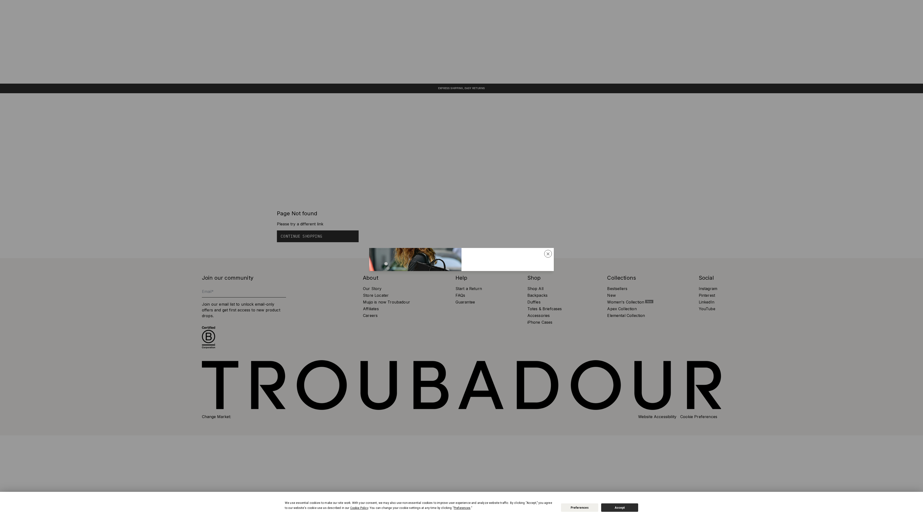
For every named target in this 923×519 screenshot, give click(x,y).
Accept (620, 507)
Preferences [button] (462, 508)
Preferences (580, 507)
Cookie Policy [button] (359, 508)
